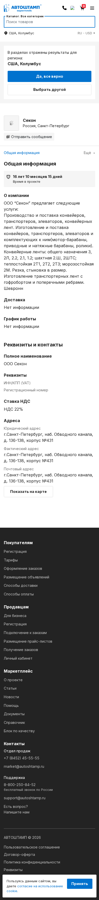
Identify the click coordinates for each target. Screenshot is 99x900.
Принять (79, 883)
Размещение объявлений (26, 577)
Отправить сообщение (31, 137)
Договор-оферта (19, 854)
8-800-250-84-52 (28, 787)
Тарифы (11, 560)
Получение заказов (21, 649)
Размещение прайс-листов (28, 641)
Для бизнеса (15, 615)
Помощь (11, 705)
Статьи (10, 688)
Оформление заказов (23, 568)
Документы (14, 714)
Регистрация (15, 551)
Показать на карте (28, 491)
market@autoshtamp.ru (24, 766)
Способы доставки (21, 585)
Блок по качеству (19, 731)
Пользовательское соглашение (32, 847)
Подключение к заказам (25, 632)
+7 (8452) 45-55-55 (21, 758)
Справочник (14, 722)
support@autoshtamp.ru (24, 798)
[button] (86, 33)
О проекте (13, 680)
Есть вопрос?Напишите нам (16, 809)
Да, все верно (49, 76)
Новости (11, 697)
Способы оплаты (19, 594)
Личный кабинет (18, 658)
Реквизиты (13, 870)
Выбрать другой (49, 89)
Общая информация (22, 153)
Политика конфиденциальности (32, 862)
